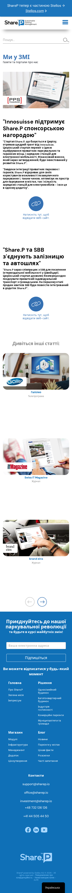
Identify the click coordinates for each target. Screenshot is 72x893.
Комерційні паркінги (51, 715)
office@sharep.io (36, 793)
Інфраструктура (18, 744)
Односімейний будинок (47, 691)
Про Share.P (15, 689)
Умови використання (44, 877)
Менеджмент (16, 750)
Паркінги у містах (49, 744)
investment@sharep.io (36, 801)
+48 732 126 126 (36, 808)
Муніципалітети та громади (49, 722)
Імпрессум (14, 700)
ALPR (36, 880)
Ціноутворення (17, 761)
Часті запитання (48, 761)
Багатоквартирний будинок (49, 700)
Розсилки (44, 755)
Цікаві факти (45, 750)
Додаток (13, 755)
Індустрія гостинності (45, 708)
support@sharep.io (36, 784)
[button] (42, 602)
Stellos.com (35, 10)
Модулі (12, 739)
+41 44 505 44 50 (36, 816)
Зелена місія (16, 695)
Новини (43, 739)
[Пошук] (64, 40)
